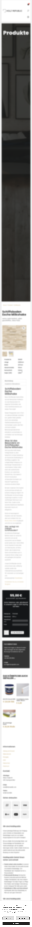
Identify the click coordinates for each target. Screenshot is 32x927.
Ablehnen (8, 918)
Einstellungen (22, 918)
